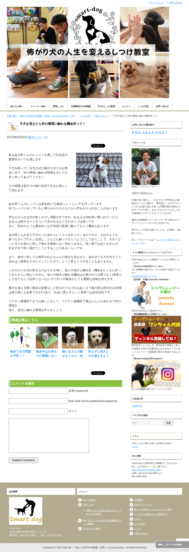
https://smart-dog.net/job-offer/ (146, 470)
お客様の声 (137, 406)
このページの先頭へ (173, 544)
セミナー (126, 106)
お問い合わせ (162, 106)
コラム (135, 446)
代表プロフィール (143, 504)
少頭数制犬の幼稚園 (81, 106)
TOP (41, 116)
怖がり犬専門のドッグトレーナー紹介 (153, 509)
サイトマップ (157, 2)
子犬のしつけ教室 (106, 106)
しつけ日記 (143, 106)
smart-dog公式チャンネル (144, 276)
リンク (137, 528)
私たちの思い (17, 106)
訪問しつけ (58, 106)
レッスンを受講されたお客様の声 (150, 514)
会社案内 (138, 500)
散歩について (38, 137)
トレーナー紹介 (38, 106)
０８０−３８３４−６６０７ (149, 132)
